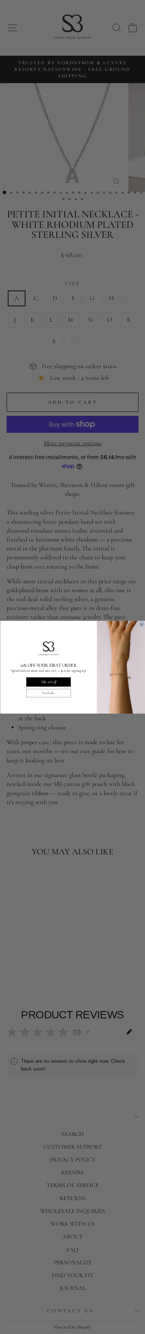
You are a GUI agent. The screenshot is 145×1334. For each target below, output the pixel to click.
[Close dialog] (141, 624)
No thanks (49, 693)
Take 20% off (48, 682)
